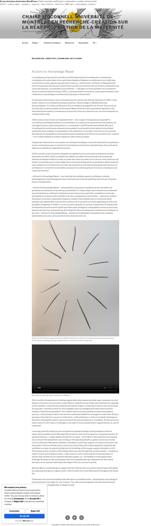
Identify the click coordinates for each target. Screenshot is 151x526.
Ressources (69, 43)
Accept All (24, 516)
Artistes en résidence (52, 43)
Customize (14, 511)
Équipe (35, 43)
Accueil (25, 43)
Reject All (35, 511)
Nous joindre (83, 43)
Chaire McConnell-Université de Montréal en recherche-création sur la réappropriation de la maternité (75, 22)
